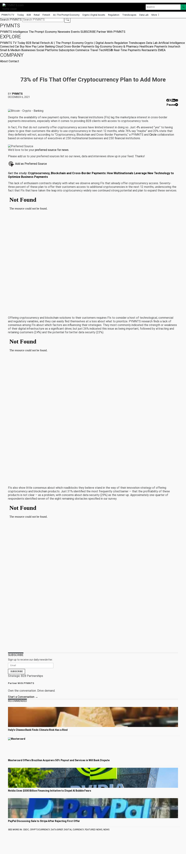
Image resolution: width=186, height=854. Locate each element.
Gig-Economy (103, 46)
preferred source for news (51, 150)
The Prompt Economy (31, 1)
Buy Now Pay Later (32, 46)
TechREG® (106, 50)
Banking (50, 46)
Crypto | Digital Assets (93, 14)
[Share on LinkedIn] (173, 100)
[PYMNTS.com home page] (14, 7)
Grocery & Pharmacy (126, 46)
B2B (29, 14)
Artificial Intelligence (171, 43)
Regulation (113, 14)
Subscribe (16, 671)
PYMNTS (17, 93)
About (175, 1)
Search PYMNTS (11, 19)
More (154, 14)
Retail (37, 14)
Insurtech (174, 46)
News (106, 829)
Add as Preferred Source (30, 163)
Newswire (48, 1)
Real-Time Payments (127, 50)
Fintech (46, 14)
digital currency (74, 829)
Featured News (93, 829)
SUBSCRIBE (66, 1)
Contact (182, 1)
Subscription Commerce (74, 50)
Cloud (59, 46)
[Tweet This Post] (170, 100)
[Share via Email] (176, 100)
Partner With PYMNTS (82, 1)
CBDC (26, 829)
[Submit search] (67, 20)
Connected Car (9, 46)
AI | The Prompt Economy (66, 14)
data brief (57, 829)
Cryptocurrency (40, 829)
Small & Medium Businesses (18, 50)
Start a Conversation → (23, 697)
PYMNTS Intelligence (10, 1)
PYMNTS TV (7, 14)
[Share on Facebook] (167, 100)
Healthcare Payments (153, 46)
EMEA (161, 50)
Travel (94, 50)
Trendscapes (129, 14)
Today (20, 14)
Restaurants (149, 50)
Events (57, 1)
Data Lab (144, 14)
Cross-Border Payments (79, 46)
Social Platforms (47, 50)
